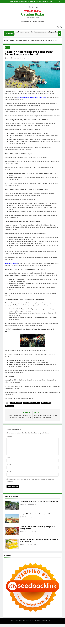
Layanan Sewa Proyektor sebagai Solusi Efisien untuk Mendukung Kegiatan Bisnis (27, 32)
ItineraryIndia (46, 403)
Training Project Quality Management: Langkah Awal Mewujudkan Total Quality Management (31, 1)
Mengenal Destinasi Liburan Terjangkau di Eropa (36, 514)
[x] (32, 7)
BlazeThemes (50, 621)
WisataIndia (9, 406)
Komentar (10, 437)
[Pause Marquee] (59, 33)
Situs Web (10, 472)
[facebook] (28, 7)
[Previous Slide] (58, 1)
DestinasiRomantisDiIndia (31, 403)
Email (9, 465)
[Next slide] (61, 1)
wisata (7, 47)
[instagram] (30, 7)
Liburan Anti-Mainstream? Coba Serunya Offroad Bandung (39, 501)
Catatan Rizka (32, 14)
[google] (34, 7)
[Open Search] (58, 27)
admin (8, 58)
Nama (9, 457)
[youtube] (37, 7)
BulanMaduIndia (16, 403)
